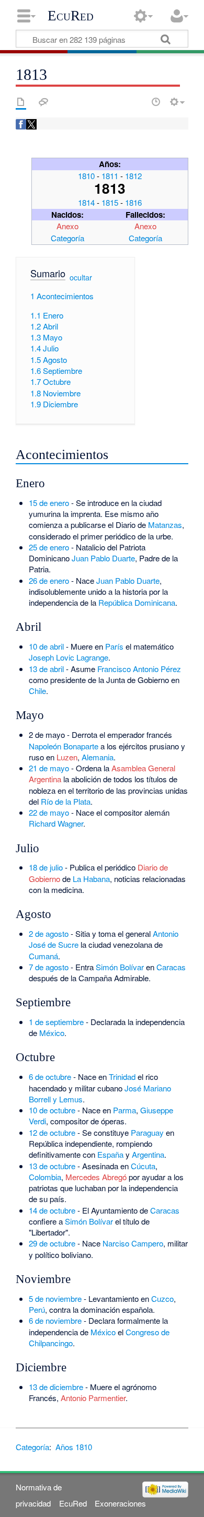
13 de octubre (52, 1165)
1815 (109, 202)
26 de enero (49, 580)
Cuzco (162, 1298)
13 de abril (46, 668)
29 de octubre (52, 1243)
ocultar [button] (81, 277)
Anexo (67, 225)
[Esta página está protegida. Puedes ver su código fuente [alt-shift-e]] (137, 102)
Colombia (45, 1176)
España (110, 1154)
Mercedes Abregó (96, 1176)
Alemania (98, 756)
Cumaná (43, 955)
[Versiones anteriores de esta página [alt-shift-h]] (156, 102)
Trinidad (122, 1076)
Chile (37, 690)
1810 (86, 175)
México (51, 1032)
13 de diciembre (56, 1386)
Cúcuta (143, 1165)
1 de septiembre (56, 1021)
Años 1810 (73, 1446)
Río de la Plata (65, 801)
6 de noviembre (55, 1320)
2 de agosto (49, 933)
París (114, 646)
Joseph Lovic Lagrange (68, 657)
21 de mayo (49, 767)
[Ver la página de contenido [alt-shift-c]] (21, 102)
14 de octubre (52, 1210)
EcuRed (71, 15)
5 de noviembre (55, 1298)
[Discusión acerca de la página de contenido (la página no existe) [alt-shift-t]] (43, 102)
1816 (133, 202)
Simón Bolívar (120, 966)
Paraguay (147, 1132)
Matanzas (165, 524)
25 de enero (49, 547)
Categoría (67, 237)
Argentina (148, 1154)
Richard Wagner (56, 823)
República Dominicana (136, 602)
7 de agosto (49, 966)
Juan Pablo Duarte (103, 557)
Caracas (171, 966)
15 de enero (49, 502)
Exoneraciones (120, 1503)
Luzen (66, 756)
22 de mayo (49, 812)
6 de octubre (50, 1076)
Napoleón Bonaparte (63, 745)
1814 (86, 202)
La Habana (91, 878)
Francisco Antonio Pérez (139, 668)
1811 (109, 175)
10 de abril (46, 646)
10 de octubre (52, 1109)
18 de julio (46, 867)
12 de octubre (52, 1132)
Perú (37, 1309)
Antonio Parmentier (93, 1397)
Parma (124, 1109)
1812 (133, 175)
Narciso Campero (133, 1243)
